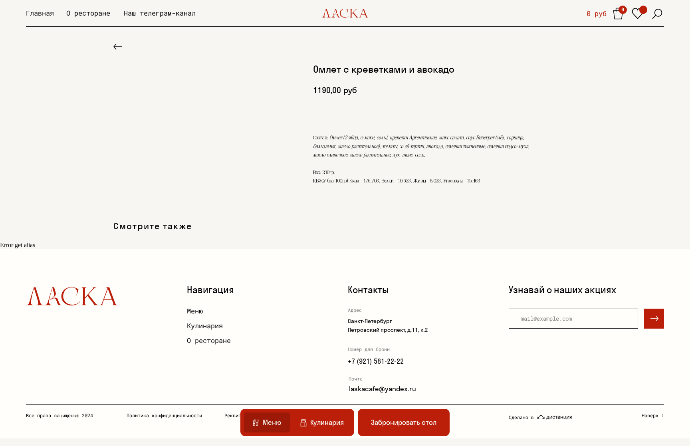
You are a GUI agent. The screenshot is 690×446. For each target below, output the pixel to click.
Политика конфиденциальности (164, 415)
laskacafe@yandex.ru (382, 389)
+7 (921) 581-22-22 (376, 361)
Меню (195, 310)
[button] (404, 422)
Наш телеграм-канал (160, 13)
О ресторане (88, 13)
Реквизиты (237, 415)
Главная (40, 13)
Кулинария (205, 325)
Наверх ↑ (653, 415)
